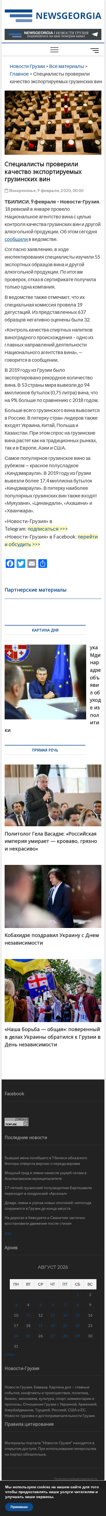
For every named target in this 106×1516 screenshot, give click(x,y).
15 (78, 1315)
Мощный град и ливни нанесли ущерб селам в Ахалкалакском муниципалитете (45, 1175)
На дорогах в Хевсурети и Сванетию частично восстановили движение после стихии (45, 1220)
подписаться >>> (48, 529)
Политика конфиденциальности (75, 1478)
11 (28, 1315)
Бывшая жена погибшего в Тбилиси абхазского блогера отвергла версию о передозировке (46, 1160)
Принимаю (19, 1507)
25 (28, 1336)
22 (78, 1325)
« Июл (10, 1354)
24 (16, 1336)
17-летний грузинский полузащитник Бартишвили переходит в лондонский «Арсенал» (48, 1190)
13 (53, 1315)
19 (40, 1325)
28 (65, 1336)
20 (53, 1325)
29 (78, 1336)
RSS (8, 1233)
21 (65, 1325)
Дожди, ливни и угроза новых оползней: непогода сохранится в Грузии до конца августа (48, 1205)
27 (53, 1336)
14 (65, 1315)
